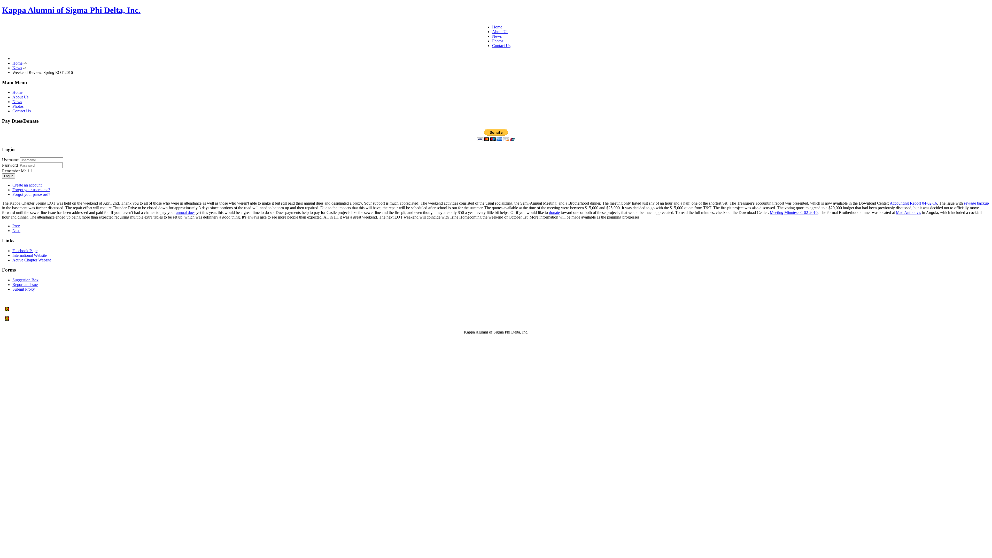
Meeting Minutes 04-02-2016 (794, 212)
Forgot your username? (31, 190)
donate (554, 212)
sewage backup (976, 203)
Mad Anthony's (908, 212)
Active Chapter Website (31, 260)
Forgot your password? (31, 194)
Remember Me (14, 171)
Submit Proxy (23, 289)
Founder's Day (23, 309)
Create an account (27, 185)
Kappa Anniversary (27, 318)
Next (16, 230)
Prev (16, 226)
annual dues (185, 212)
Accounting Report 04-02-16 (913, 203)
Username (10, 160)
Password (10, 165)
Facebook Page (24, 251)
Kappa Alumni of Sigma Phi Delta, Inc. (71, 10)
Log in (8, 176)
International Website (29, 255)
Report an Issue (25, 284)
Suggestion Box (25, 280)
